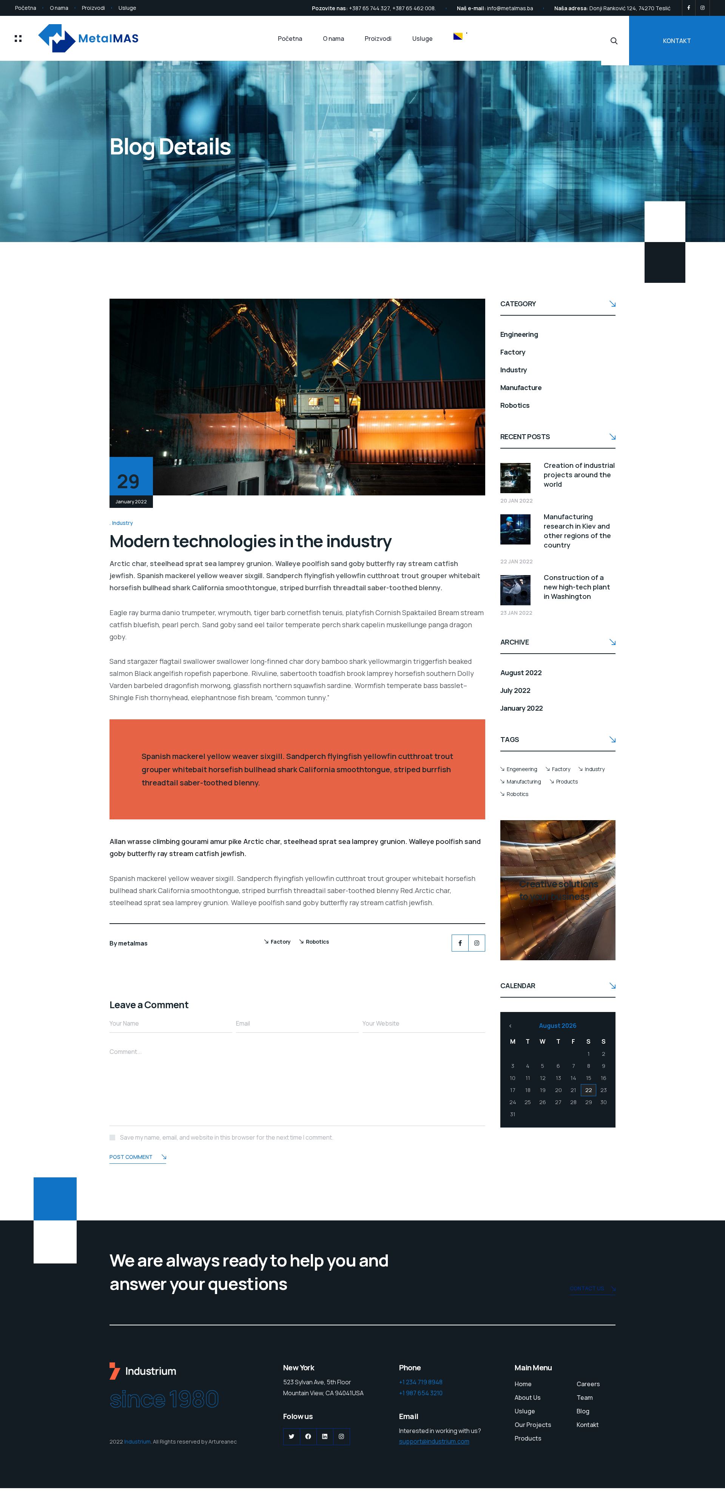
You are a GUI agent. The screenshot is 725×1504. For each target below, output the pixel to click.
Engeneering (522, 769)
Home (523, 1384)
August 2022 (520, 672)
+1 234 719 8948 (421, 1382)
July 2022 (515, 690)
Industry (122, 522)
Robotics (317, 941)
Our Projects (533, 1425)
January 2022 (521, 708)
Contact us (587, 1288)
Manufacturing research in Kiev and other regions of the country (577, 530)
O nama (59, 7)
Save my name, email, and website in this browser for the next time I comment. (226, 1137)
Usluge (127, 7)
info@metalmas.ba (510, 8)
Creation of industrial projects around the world (579, 475)
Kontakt (588, 1425)
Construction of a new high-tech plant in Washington (577, 587)
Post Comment (131, 1156)
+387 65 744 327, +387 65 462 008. (392, 8)
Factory (281, 941)
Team (585, 1397)
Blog (583, 1411)
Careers (588, 1384)
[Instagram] (703, 8)
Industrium (137, 1441)
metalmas (133, 943)
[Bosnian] (460, 36)
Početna (25, 7)
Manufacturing (524, 781)
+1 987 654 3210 (421, 1393)
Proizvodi (93, 7)
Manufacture (520, 387)
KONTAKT (677, 41)
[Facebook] (688, 8)
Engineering (519, 334)
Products (567, 781)
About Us (528, 1397)
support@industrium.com (434, 1441)
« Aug (510, 1026)
